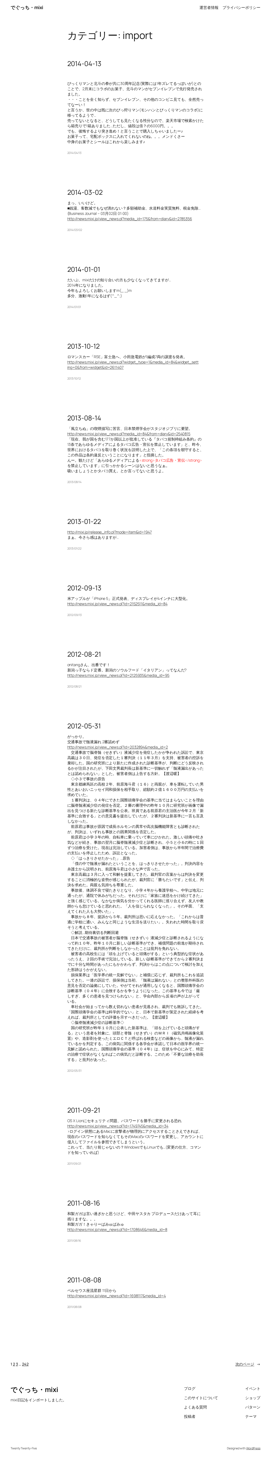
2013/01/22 (74, 548)
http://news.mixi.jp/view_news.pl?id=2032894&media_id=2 (117, 747)
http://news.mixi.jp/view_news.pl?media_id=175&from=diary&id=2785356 (129, 218)
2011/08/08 (74, 1307)
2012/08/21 (74, 686)
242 (25, 1364)
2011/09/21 (74, 1163)
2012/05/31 (74, 1071)
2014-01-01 (83, 269)
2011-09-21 (83, 1110)
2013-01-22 (84, 521)
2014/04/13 (74, 153)
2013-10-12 (83, 346)
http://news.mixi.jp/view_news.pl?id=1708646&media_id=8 (117, 1229)
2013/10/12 (74, 378)
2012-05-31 (84, 726)
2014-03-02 (85, 192)
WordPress (253, 1448)
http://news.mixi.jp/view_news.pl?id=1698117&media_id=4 (116, 1295)
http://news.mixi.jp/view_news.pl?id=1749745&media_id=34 (118, 1125)
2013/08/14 (74, 482)
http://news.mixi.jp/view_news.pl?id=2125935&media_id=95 (118, 675)
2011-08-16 (83, 1203)
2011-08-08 (84, 1280)
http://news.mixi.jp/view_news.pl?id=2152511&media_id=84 (117, 603)
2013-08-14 (84, 418)
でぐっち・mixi (27, 7)
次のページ (247, 1364)
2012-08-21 (84, 654)
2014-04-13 (84, 64)
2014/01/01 (74, 307)
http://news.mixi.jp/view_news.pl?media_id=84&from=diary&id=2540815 (129, 433)
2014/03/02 (74, 230)
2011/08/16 (74, 1241)
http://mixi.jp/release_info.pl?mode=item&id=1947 (109, 531)
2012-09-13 (84, 588)
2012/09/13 (74, 615)
